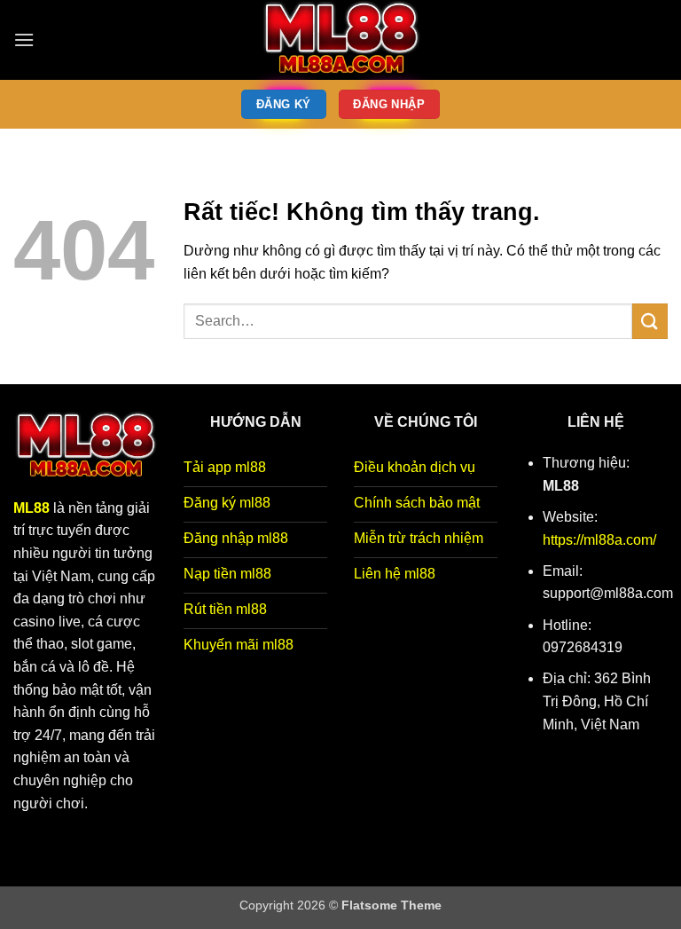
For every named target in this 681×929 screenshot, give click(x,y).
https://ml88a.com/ (599, 539)
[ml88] (340, 40)
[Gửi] (650, 320)
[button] (24, 39)
